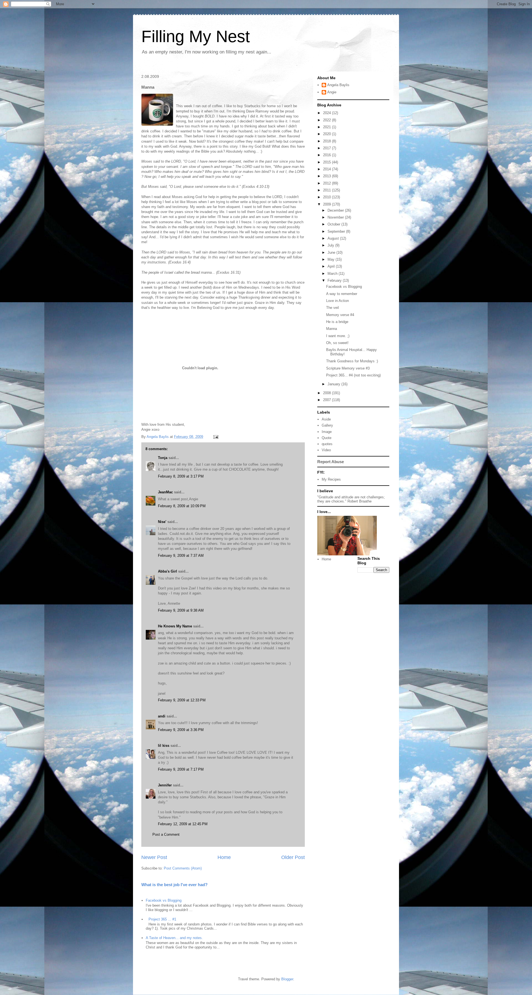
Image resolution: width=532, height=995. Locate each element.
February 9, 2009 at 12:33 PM (182, 700)
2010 (327, 197)
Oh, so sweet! (337, 343)
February (335, 280)
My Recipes (331, 479)
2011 (327, 190)
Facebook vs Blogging (163, 900)
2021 (327, 127)
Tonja (162, 458)
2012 (327, 183)
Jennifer (165, 785)
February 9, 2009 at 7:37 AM (181, 555)
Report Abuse (330, 461)
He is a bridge (337, 322)
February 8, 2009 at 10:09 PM (182, 506)
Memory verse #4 (340, 315)
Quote (326, 438)
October (334, 224)
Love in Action (337, 301)
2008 (327, 393)
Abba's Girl (167, 571)
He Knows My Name (175, 626)
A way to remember (341, 294)
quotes (327, 444)
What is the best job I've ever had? (174, 884)
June (332, 252)
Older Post (293, 857)
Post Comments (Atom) (183, 868)
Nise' (162, 522)
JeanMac (165, 492)
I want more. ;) (337, 336)
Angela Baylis (338, 85)
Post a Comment (166, 834)
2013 (327, 176)
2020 (327, 134)
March (333, 273)
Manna (331, 329)
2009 (327, 204)
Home (224, 857)
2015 (327, 162)
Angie (331, 92)
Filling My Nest (195, 36)
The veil (332, 308)
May (332, 259)
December (336, 210)
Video (326, 450)
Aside (326, 419)
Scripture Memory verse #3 (348, 368)
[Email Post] (215, 437)
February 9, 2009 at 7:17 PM (181, 769)
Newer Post (154, 857)
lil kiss (163, 745)
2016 (327, 155)
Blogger (287, 979)
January (334, 384)
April (332, 266)
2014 (327, 169)
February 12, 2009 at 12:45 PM (183, 824)
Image (327, 432)
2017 (327, 148)
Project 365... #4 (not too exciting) (353, 375)
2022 (327, 120)
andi (161, 716)
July (331, 245)
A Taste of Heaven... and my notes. (174, 938)
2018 (327, 141)
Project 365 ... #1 (162, 919)
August (334, 238)
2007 (327, 400)
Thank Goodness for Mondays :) (352, 361)
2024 (327, 113)
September (337, 231)
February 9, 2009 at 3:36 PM (181, 730)
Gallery (327, 425)
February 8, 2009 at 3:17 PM (181, 476)
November (336, 217)
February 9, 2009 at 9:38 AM (181, 610)
